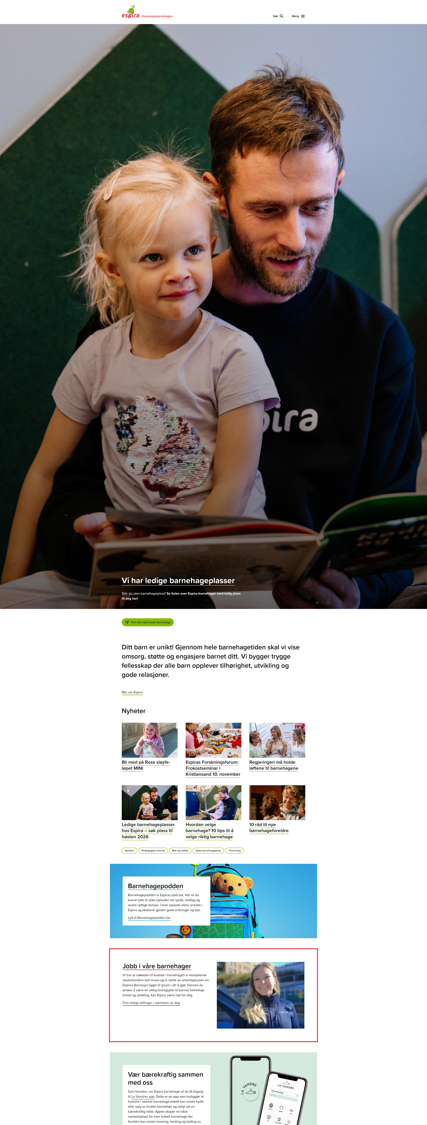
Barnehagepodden (155, 885)
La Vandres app (142, 1096)
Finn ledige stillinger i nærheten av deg (151, 1002)
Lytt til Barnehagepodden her (149, 917)
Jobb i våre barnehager (157, 966)
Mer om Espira (132, 692)
